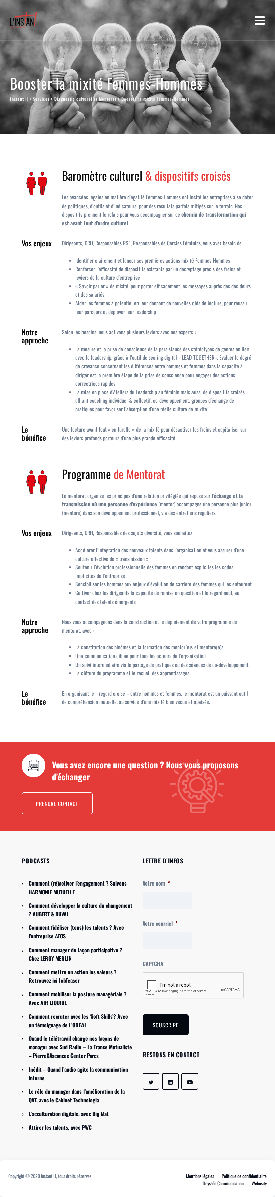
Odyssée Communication (223, 1183)
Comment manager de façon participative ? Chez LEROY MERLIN (75, 954)
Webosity (259, 1183)
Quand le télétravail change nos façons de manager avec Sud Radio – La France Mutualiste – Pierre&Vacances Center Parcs (80, 1047)
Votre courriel (160, 923)
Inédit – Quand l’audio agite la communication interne (78, 1073)
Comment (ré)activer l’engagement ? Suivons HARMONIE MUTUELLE (78, 887)
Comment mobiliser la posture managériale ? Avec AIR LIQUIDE (78, 998)
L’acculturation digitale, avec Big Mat (69, 1113)
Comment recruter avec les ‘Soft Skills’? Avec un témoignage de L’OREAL (78, 1020)
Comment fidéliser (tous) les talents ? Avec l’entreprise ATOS (76, 931)
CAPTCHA (153, 963)
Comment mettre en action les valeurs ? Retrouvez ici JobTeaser (73, 976)
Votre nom (156, 883)
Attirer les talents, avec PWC (60, 1127)
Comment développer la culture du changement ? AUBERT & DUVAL (80, 909)
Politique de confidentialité (244, 1175)
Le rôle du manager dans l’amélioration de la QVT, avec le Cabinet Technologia (77, 1095)
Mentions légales (200, 1175)
